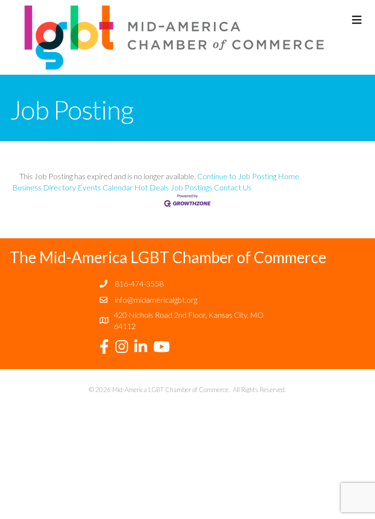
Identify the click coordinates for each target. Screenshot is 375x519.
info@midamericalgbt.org (156, 299)
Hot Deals (151, 187)
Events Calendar (105, 187)
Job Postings (191, 187)
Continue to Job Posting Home (248, 176)
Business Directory (44, 187)
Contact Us (232, 187)
